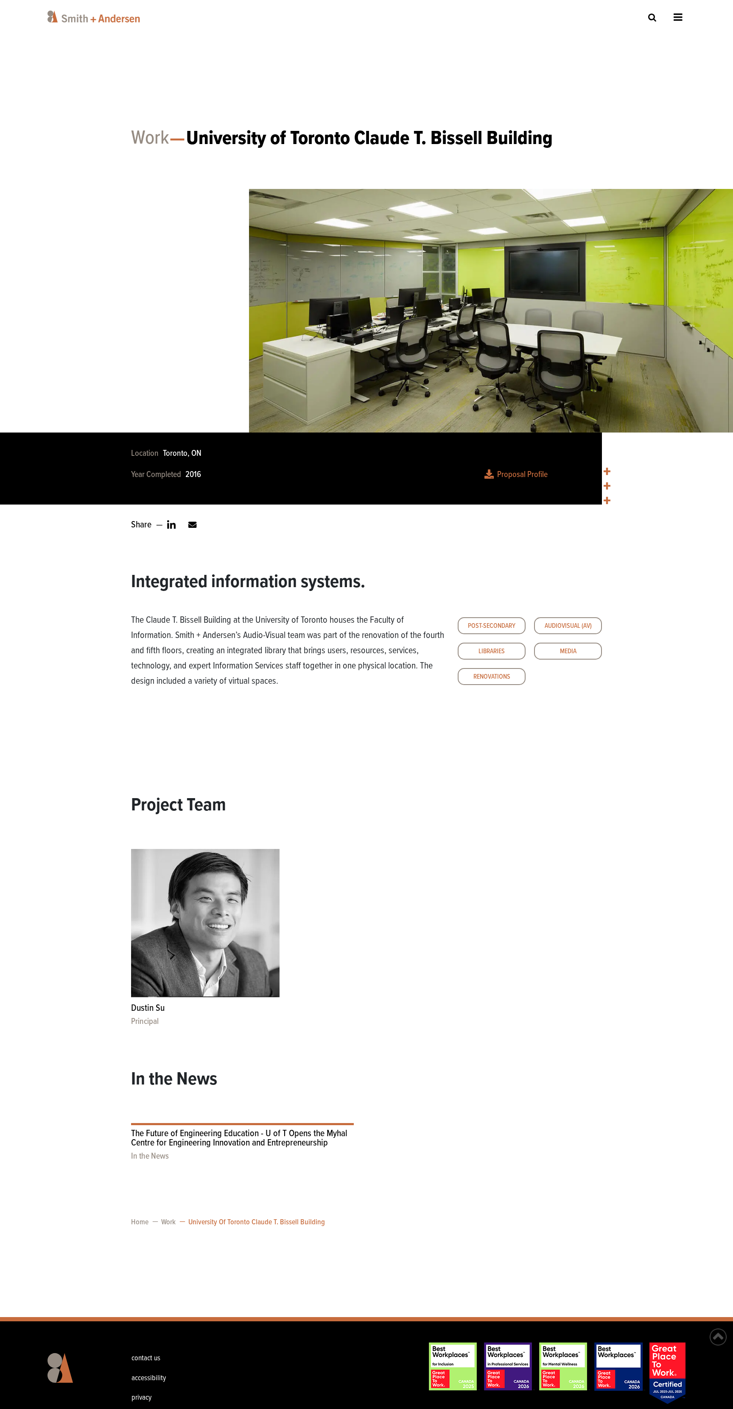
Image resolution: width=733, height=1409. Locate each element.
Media (568, 651)
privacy (141, 1398)
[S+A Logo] (74, 1374)
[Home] (95, 16)
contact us (145, 1358)
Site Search (652, 17)
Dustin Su (148, 1008)
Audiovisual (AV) (568, 625)
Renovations (491, 676)
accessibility (148, 1378)
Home (139, 1222)
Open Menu (678, 17)
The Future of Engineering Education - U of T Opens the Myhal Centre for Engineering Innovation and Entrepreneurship (239, 1138)
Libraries (491, 651)
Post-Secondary (491, 625)
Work (150, 138)
